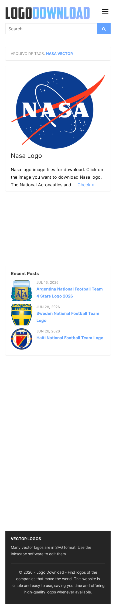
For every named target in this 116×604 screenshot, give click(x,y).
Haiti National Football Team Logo (69, 337)
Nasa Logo (26, 155)
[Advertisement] (45, 230)
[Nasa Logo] (58, 110)
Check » (85, 184)
